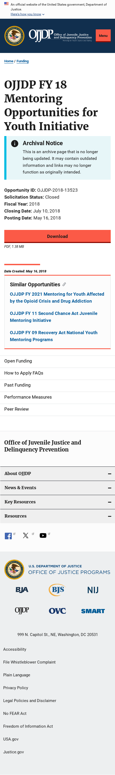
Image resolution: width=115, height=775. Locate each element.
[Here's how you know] (57, 9)
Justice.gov (13, 752)
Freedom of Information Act (28, 726)
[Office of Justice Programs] (14, 36)
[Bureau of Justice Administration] (22, 594)
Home (8, 61)
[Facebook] (10, 537)
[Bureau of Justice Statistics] (57, 597)
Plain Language (16, 675)
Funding (23, 61)
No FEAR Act (14, 713)
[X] (27, 537)
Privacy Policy (15, 687)
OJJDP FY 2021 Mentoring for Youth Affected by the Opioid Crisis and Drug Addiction (57, 297)
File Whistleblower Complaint (29, 662)
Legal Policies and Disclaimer (29, 700)
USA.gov (10, 739)
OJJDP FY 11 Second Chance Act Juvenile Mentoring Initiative (53, 317)
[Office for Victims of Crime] (57, 615)
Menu (103, 36)
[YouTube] (45, 537)
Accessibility (14, 649)
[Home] (60, 36)
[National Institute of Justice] (93, 594)
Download (57, 236)
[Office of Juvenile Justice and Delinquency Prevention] (22, 615)
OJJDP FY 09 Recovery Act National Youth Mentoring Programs (54, 336)
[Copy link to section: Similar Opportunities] (63, 284)
